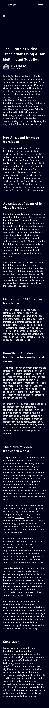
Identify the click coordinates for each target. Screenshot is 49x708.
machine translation (13, 154)
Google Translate (31, 160)
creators (19, 517)
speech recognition (33, 154)
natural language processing (21, 157)
